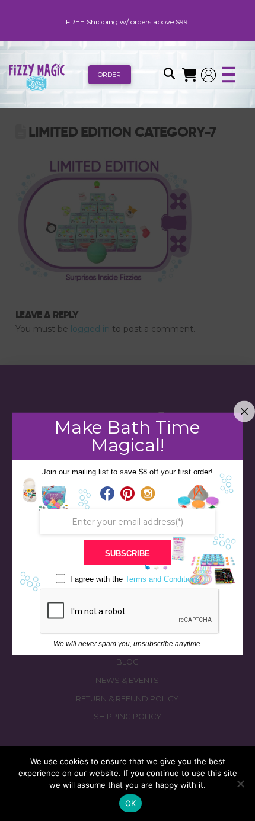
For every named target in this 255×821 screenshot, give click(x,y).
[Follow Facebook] (107, 494)
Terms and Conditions (162, 579)
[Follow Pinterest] (127, 494)
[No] (240, 784)
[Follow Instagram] (148, 494)
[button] (169, 74)
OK (130, 803)
